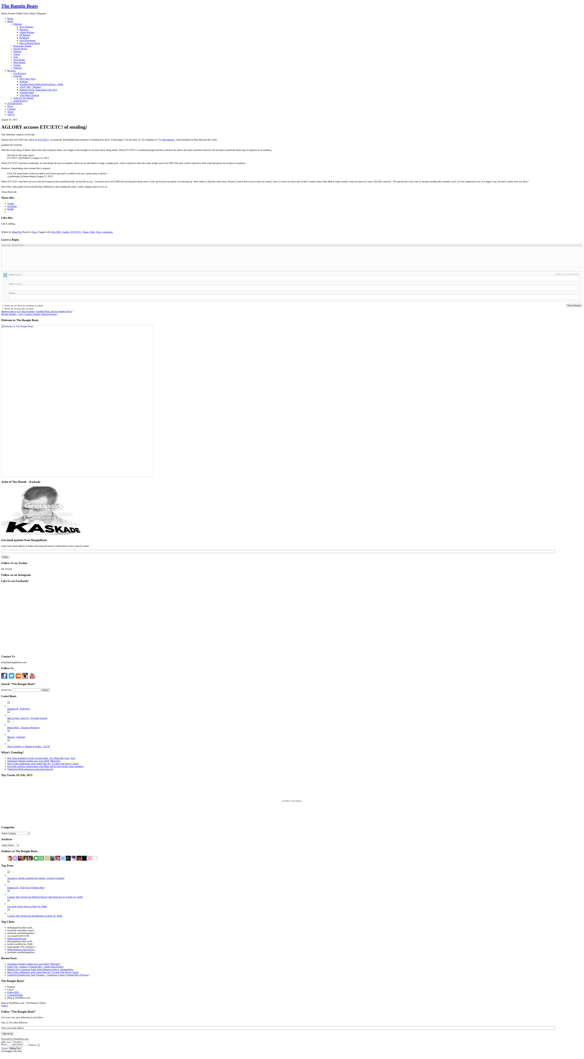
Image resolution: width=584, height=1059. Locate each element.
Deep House (19, 62)
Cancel (4, 1048)
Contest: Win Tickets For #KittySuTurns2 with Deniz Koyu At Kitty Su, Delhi (45, 897)
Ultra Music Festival (29, 95)
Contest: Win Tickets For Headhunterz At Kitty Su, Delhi (34, 916)
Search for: (6, 690)
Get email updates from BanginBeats (24, 540)
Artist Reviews (20, 100)
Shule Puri (17, 232)
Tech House (19, 59)
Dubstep (17, 51)
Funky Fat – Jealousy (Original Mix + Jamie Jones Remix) (35, 966)
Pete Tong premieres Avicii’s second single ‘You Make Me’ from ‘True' (41, 758)
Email (15, 274)
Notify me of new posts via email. (19, 309)
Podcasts (17, 68)
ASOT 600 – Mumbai (30, 87)
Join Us (11, 114)
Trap (15, 57)
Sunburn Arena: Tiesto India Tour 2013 (38, 90)
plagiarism (108, 232)
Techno (17, 65)
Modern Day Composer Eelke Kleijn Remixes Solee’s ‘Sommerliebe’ (40, 969)
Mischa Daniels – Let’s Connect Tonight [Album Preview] (29, 314)
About (10, 111)
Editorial (17, 24)
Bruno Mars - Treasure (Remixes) (23, 727)
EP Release (24, 35)
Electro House (20, 48)
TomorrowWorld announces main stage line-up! (30, 769)
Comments (15, 995)
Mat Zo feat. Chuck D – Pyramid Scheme (27, 718)
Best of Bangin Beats (29, 43)
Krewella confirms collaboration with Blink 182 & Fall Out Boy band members (45, 766)
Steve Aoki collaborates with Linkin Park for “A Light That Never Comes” (43, 763)
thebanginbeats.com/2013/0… (21, 949)
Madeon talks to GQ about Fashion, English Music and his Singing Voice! (36, 311)
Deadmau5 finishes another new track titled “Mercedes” (34, 761)
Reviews (11, 70)
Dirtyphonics (168, 139)
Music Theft (89, 232)
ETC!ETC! (43, 139)
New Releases (26, 27)
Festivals (17, 76)
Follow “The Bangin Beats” (18, 1011)
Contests (11, 109)
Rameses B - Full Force (18, 708)
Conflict (66, 232)
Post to (33, 1045)
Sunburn (23, 81)
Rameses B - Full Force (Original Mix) (26, 887)
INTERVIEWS (14, 103)
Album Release (26, 32)
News (10, 106)
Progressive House (22, 46)
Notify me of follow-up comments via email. (24, 306)
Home (10, 18)
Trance (16, 54)
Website (12, 293)
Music (10, 21)
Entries (13, 992)
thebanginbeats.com (16, 938)
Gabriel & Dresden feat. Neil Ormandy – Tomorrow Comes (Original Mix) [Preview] (48, 975)
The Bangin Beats (19, 6)
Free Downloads (27, 40)
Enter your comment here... (13, 245)
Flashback (24, 38)
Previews (23, 29)
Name (15, 284)
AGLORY (56, 232)
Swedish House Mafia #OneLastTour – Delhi (41, 84)
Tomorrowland (26, 92)
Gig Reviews (19, 73)
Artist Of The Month (23, 98)
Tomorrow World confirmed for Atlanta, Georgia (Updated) (35, 878)
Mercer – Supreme (16, 737)
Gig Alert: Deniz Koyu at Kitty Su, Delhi (27, 906)
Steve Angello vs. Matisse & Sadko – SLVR (28, 746)
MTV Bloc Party (27, 79)
